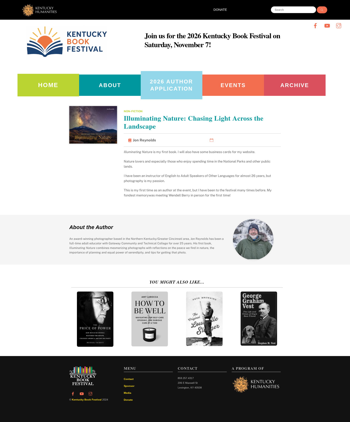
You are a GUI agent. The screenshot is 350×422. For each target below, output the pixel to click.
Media (127, 392)
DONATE (220, 9)
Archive (294, 85)
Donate (128, 399)
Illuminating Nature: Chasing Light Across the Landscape (193, 122)
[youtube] (328, 25)
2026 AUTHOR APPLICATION (171, 85)
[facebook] (316, 25)
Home (48, 85)
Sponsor (129, 385)
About (110, 85)
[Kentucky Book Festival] (83, 384)
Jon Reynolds (144, 140)
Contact (129, 379)
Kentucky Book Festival (87, 399)
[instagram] (339, 25)
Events (233, 85)
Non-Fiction (133, 111)
